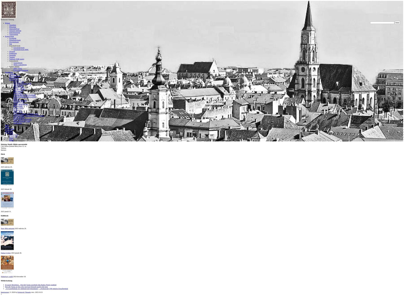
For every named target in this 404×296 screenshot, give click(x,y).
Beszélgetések (14, 78)
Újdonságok (9, 133)
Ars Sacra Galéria (19, 89)
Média (7, 127)
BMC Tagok (17, 68)
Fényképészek (14, 42)
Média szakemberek (20, 65)
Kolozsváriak (9, 36)
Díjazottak (12, 27)
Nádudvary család (7, 277)
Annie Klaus (17, 123)
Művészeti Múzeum (20, 101)
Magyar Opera (18, 85)
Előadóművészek (15, 40)
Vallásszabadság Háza (20, 104)
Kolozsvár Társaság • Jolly (22, 84)
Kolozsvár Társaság (24, 292)
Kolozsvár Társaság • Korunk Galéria (26, 114)
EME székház (18, 112)
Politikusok (13, 53)
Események (9, 72)
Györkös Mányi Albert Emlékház (24, 95)
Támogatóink (13, 34)
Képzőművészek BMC (21, 50)
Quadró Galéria (18, 108)
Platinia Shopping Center (21, 121)
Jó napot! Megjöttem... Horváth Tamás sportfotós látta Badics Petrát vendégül (30, 285)
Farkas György (6, 253)
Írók (10, 44)
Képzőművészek (19, 48)
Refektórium (17, 110)
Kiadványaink (9, 129)
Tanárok (12, 57)
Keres (397, 23)
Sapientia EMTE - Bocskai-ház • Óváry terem (28, 116)
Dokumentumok (14, 33)
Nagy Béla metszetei (8, 228)
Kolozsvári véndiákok (20, 70)
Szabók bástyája (18, 102)
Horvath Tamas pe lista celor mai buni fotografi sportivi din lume (26, 287)
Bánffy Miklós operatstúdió (22, 119)
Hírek (7, 125)
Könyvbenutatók (14, 76)
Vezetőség (12, 25)
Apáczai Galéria (18, 87)
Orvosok (12, 51)
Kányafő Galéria (19, 118)
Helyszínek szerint (15, 80)
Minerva (16, 99)
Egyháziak (12, 38)
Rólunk (7, 23)
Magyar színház (18, 82)
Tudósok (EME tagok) (16, 59)
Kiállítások (12, 74)
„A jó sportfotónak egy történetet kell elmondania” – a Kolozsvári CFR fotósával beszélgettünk (36, 289)
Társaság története (15, 31)
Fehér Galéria (18, 93)
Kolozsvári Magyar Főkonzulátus (24, 97)
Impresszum (5, 292)
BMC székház (18, 91)
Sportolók (12, 55)
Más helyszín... (18, 106)
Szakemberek (17, 63)
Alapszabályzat (14, 29)
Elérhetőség (9, 131)
